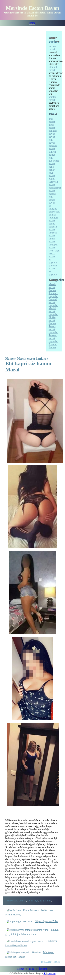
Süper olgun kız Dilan (46, 921)
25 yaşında (45, 900)
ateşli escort (11, 900)
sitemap (52, 973)
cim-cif (22, 900)
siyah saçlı (33, 900)
